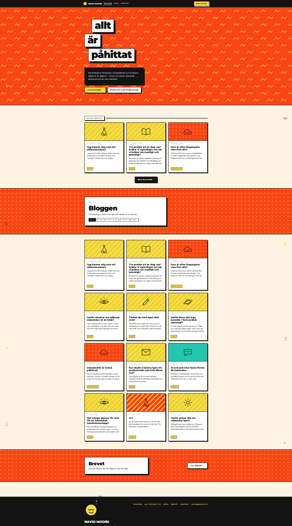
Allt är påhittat (153, 504)
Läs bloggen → (95, 90)
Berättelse (112, 220)
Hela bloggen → (146, 180)
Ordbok (125, 220)
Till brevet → (197, 466)
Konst (134, 220)
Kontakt (125, 3)
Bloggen (108, 3)
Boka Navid (201, 3)
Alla (92, 220)
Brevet (174, 504)
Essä (101, 220)
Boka (116, 3)
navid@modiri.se (200, 504)
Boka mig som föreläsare (124, 90)
